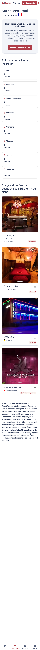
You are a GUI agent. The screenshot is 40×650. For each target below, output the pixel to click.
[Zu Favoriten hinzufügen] (35, 237)
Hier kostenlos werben (20, 47)
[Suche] (19, 3)
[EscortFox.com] (9, 3)
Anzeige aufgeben (29, 3)
